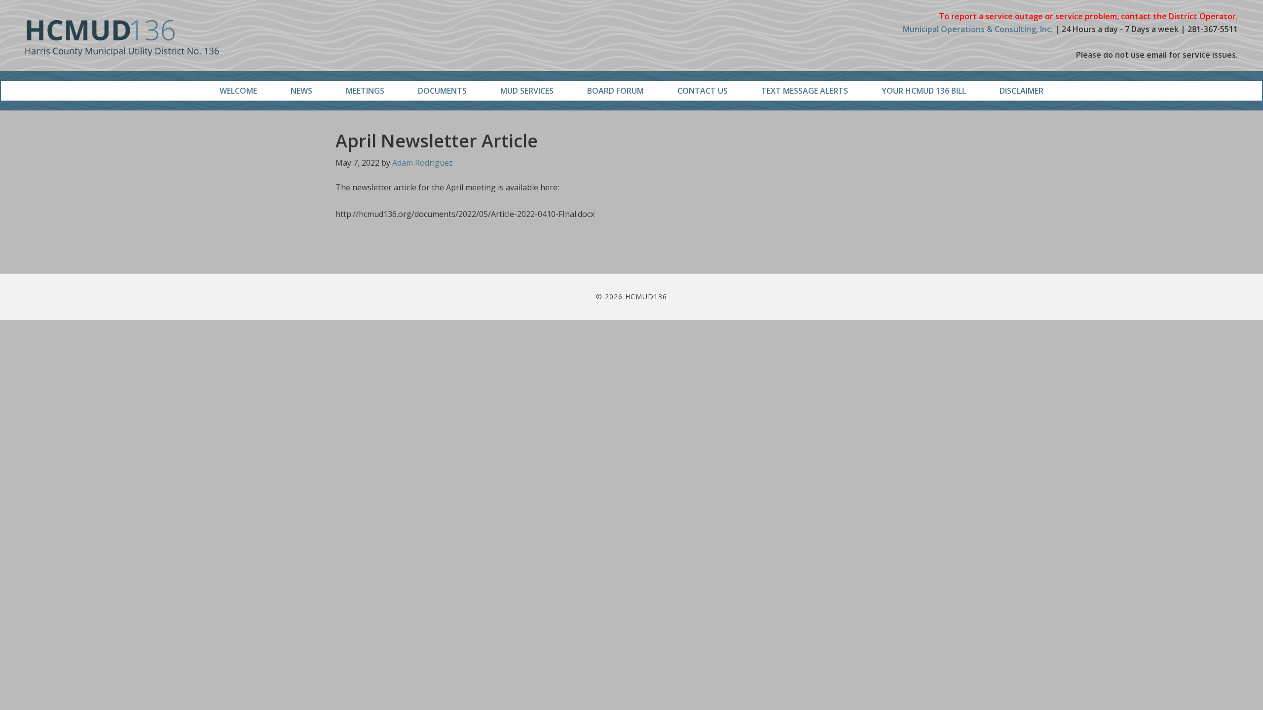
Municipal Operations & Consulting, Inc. (978, 29)
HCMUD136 (122, 38)
